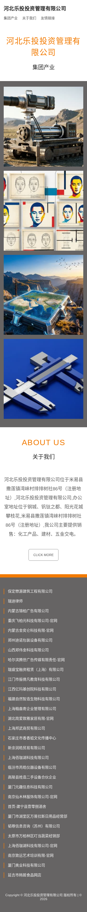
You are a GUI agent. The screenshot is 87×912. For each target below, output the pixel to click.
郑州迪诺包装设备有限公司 (30, 640)
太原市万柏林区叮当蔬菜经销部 (34, 836)
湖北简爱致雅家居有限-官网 (31, 719)
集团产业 (11, 18)
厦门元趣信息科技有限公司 (30, 787)
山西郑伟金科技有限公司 (28, 650)
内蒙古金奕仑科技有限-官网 (31, 630)
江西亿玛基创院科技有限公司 (32, 689)
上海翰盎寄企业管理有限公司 (32, 709)
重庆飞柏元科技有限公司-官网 (32, 621)
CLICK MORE (43, 555)
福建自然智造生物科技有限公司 (34, 699)
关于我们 (29, 18)
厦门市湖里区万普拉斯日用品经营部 (37, 816)
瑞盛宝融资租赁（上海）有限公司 (36, 670)
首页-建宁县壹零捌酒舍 (27, 807)
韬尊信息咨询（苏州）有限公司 (34, 826)
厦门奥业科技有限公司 (26, 865)
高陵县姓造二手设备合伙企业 (32, 777)
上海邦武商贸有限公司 (26, 728)
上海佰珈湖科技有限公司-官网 (32, 846)
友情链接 (48, 18)
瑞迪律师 (15, 601)
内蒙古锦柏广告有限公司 (28, 611)
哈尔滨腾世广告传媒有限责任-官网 (36, 660)
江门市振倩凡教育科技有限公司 (34, 679)
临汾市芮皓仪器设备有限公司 (32, 767)
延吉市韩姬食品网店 (24, 875)
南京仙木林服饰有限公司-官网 (32, 797)
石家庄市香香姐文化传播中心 (32, 738)
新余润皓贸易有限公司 (26, 748)
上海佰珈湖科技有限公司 (28, 758)
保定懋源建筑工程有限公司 (30, 591)
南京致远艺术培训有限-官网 (31, 855)
